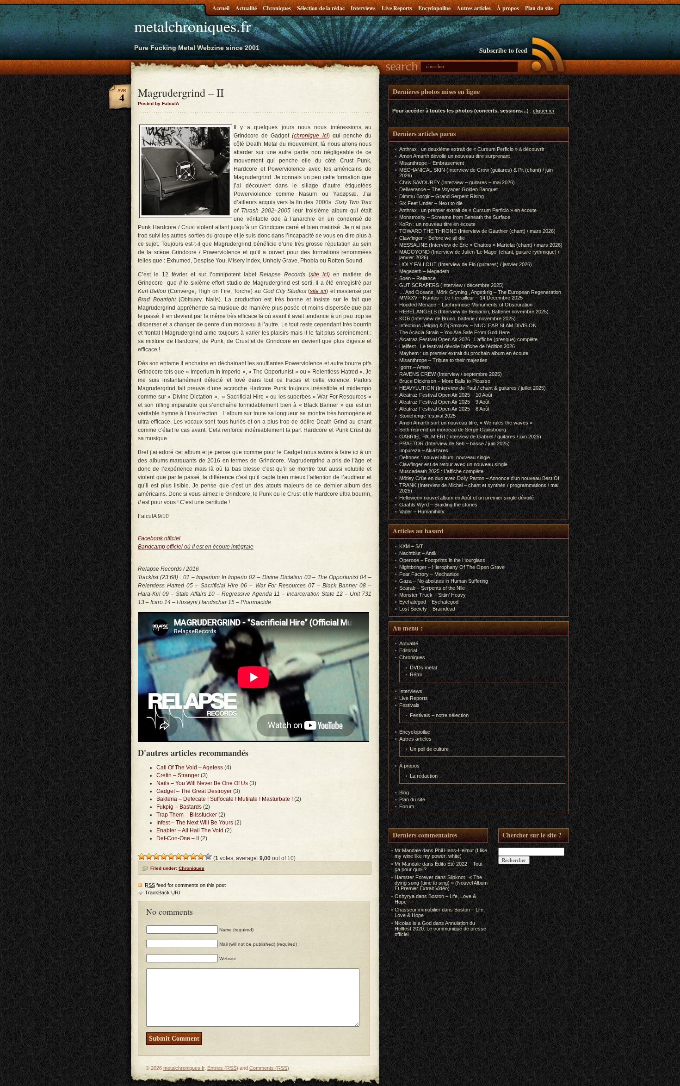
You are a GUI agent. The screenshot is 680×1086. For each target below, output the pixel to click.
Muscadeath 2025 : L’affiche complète (441, 471)
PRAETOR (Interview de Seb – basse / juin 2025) (454, 443)
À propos (508, 8)
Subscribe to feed (503, 50)
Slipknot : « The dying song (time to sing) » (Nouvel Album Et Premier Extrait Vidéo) (441, 882)
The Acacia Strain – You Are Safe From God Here (454, 332)
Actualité (246, 8)
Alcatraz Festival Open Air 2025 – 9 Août (444, 402)
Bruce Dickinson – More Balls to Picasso (444, 381)
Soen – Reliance (417, 278)
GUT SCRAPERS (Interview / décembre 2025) (451, 285)
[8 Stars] (193, 856)
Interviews (363, 8)
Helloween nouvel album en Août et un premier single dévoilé (466, 497)
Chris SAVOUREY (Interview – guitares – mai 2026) (457, 182)
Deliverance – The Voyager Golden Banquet (448, 189)
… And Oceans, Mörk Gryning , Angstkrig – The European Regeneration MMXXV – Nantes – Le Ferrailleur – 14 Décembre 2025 (480, 294)
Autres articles (474, 8)
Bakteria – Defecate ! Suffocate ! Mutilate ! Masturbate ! (224, 799)
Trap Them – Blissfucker (186, 814)
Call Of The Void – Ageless (189, 767)
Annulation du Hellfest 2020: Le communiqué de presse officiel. (440, 928)
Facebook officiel (159, 538)
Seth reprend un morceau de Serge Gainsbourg (452, 429)
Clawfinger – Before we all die (432, 238)
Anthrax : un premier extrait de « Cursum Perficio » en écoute (468, 210)
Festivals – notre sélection (439, 715)
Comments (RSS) (269, 1068)
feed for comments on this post (185, 885)
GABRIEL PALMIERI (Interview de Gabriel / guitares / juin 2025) (470, 436)
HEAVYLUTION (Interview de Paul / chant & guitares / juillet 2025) (472, 388)
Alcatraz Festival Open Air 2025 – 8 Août (444, 409)
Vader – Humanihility (422, 511)
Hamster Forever (414, 877)
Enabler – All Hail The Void (189, 830)
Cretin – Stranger (177, 775)
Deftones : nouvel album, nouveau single (444, 457)
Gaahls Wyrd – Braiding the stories (438, 504)
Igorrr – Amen (414, 367)
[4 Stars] (163, 856)
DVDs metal (423, 667)
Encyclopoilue (434, 8)
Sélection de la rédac (321, 8)
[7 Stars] (186, 856)
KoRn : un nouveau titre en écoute (437, 224)
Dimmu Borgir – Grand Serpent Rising (441, 196)
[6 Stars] (178, 856)
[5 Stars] (171, 856)
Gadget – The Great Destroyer (194, 791)
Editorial (408, 650)
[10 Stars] (208, 856)
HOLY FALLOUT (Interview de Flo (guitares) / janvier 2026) (465, 264)
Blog (404, 792)
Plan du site (539, 8)
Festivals (409, 705)
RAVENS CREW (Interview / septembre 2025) (450, 374)
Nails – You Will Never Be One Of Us (202, 783)
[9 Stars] (200, 856)
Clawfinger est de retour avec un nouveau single (453, 464)
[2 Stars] (149, 856)
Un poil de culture (429, 749)
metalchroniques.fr (192, 26)
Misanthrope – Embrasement (431, 163)
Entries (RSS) (222, 1068)
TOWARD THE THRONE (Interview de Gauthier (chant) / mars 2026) (477, 231)
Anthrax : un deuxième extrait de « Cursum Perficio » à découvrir (471, 149)
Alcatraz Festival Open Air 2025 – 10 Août (445, 395)
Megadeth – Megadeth (424, 271)
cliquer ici (543, 110)
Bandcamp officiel (160, 546)
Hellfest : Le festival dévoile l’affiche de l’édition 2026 (457, 346)
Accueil (220, 8)
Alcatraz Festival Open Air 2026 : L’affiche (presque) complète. (469, 339)
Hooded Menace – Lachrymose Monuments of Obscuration (465, 304)
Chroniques (277, 8)
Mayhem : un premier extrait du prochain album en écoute (463, 353)
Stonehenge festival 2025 (427, 415)
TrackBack (162, 892)
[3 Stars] (156, 856)
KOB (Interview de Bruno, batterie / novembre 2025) (457, 318)
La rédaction (424, 776)
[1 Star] (141, 856)
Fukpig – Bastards (179, 807)
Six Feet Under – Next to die (431, 203)
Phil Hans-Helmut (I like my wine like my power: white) (441, 853)
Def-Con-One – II (177, 838)
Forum (406, 806)
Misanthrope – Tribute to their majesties (443, 360)
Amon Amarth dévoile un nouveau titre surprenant (454, 156)
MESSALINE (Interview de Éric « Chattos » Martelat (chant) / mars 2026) (481, 245)
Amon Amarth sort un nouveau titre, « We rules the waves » (465, 422)
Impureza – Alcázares (423, 450)
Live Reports (397, 8)
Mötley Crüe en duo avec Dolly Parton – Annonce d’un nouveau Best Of (479, 478)
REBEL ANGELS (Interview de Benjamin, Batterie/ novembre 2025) (474, 311)
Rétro (416, 674)
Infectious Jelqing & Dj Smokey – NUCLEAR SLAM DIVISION (468, 325)
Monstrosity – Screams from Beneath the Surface (454, 217)
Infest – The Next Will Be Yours (194, 822)
